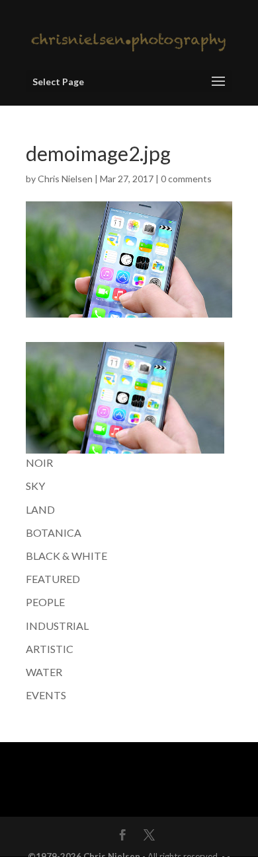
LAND (40, 509)
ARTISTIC (49, 648)
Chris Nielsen (65, 178)
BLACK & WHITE (66, 555)
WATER (44, 672)
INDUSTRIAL (57, 625)
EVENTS (46, 695)
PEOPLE (45, 602)
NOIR (39, 462)
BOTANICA (53, 532)
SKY (35, 485)
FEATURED (53, 578)
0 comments (186, 178)
